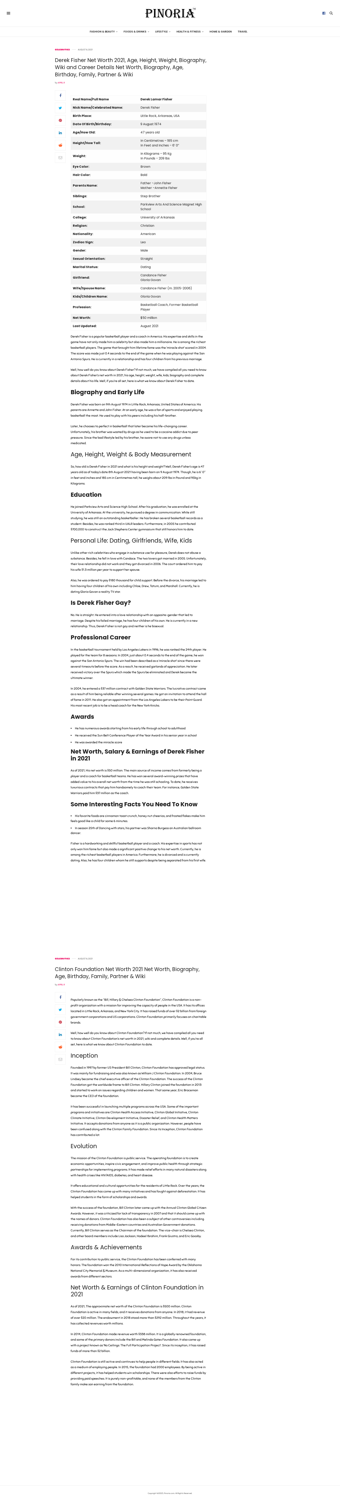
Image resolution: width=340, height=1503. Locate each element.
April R (61, 82)
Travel (242, 31)
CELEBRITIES (62, 50)
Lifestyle (161, 31)
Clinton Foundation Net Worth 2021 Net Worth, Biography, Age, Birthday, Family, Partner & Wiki (127, 973)
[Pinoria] (170, 13)
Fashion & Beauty (102, 31)
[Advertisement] (251, 108)
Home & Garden (221, 31)
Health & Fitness (188, 31)
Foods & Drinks (135, 31)
